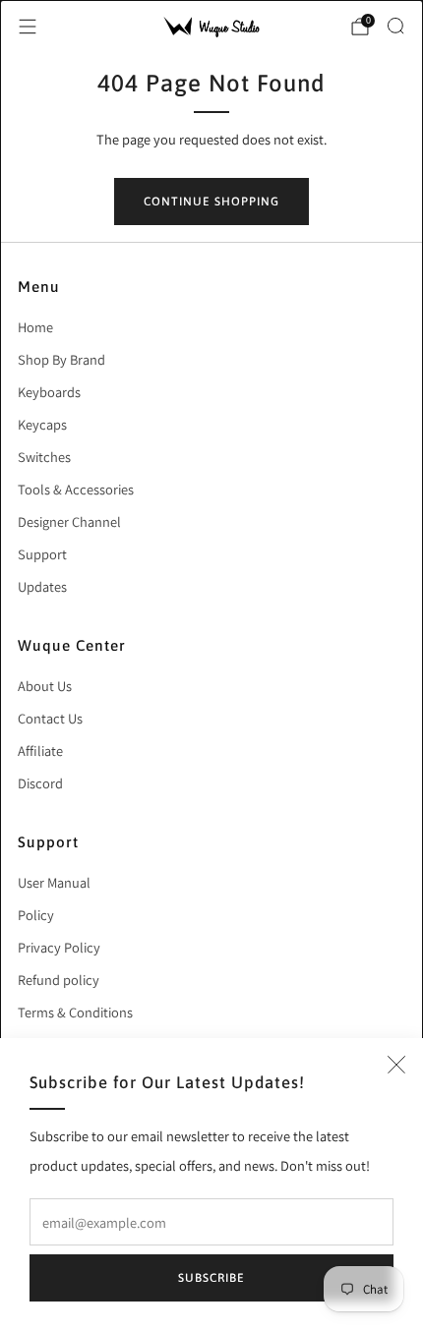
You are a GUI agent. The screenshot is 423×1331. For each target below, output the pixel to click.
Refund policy (58, 979)
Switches (44, 456)
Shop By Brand (61, 359)
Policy (36, 914)
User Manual (54, 882)
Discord (40, 783)
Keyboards (49, 391)
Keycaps (42, 424)
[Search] (395, 25)
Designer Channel (69, 521)
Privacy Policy (59, 947)
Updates (42, 586)
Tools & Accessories (76, 489)
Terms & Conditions (75, 1012)
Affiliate (40, 750)
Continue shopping (211, 201)
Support (42, 554)
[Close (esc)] (396, 1064)
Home (35, 327)
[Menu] (27, 26)
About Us (45, 685)
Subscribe (211, 1278)
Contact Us (50, 718)
